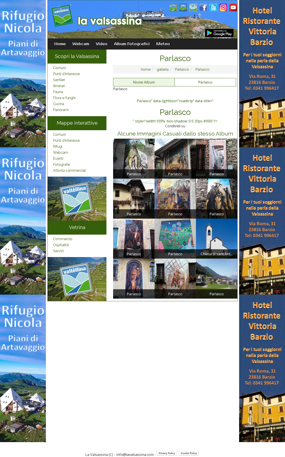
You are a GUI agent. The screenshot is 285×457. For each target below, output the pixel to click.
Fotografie (61, 164)
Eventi (58, 158)
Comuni (59, 68)
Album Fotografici (132, 44)
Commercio (62, 239)
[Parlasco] (134, 158)
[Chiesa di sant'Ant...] (216, 238)
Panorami (61, 110)
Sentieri (59, 80)
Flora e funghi (64, 98)
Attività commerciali (69, 170)
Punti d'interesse (66, 74)
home (146, 69)
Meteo (163, 44)
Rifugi (57, 146)
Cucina (58, 104)
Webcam (80, 44)
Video (101, 44)
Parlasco (181, 69)
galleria (162, 69)
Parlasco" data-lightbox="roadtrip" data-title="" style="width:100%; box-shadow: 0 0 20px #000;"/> (175, 111)
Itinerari (59, 86)
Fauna (58, 92)
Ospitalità (61, 245)
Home (60, 44)
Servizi (58, 251)
